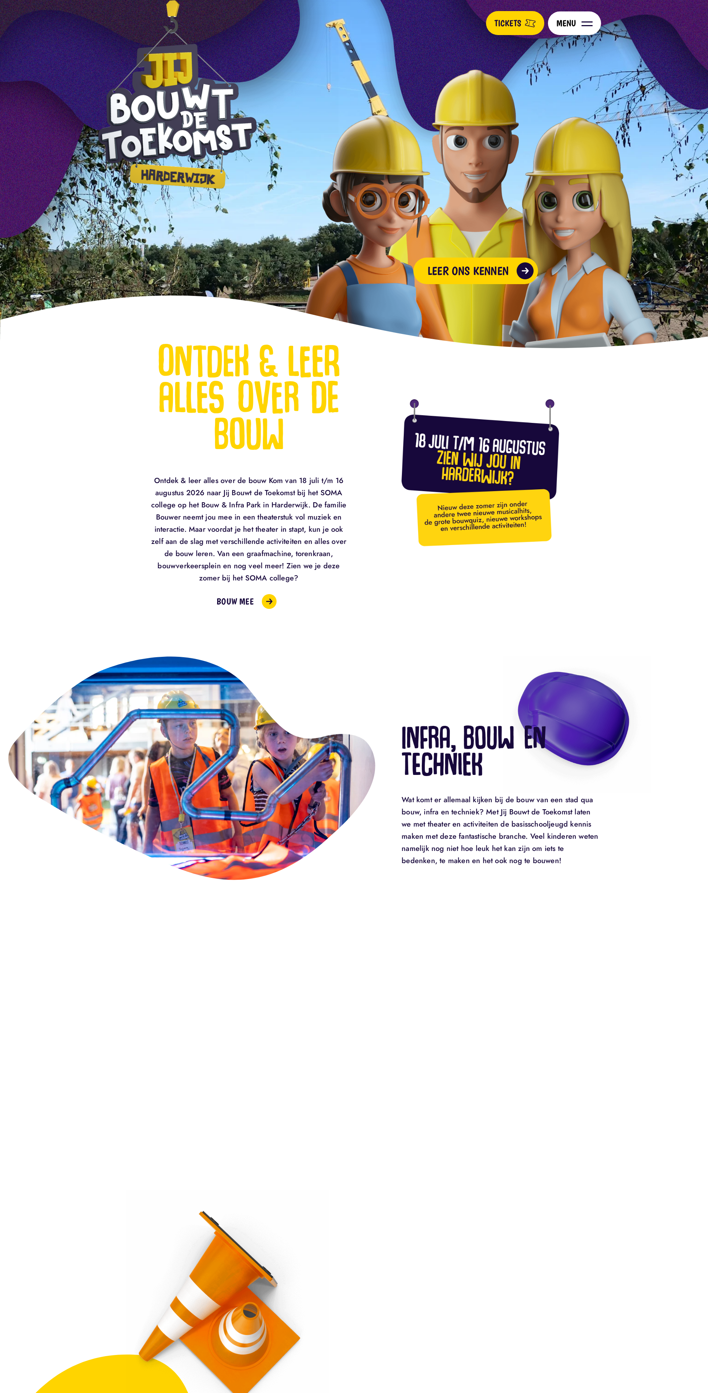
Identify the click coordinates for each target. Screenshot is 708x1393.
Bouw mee (235, 601)
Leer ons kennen (468, 271)
